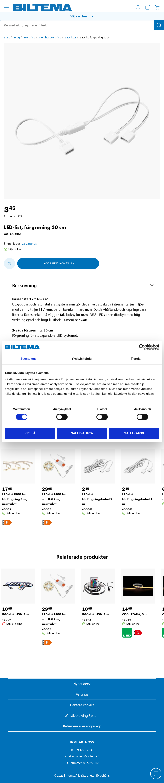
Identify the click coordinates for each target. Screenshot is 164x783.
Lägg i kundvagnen (56, 263)
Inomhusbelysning (50, 37)
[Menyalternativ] (6, 8)
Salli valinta (82, 433)
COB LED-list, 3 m (134, 614)
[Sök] (159, 25)
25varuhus (29, 243)
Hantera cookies (82, 705)
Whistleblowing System (82, 715)
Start (7, 37)
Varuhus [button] (82, 694)
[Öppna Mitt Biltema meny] (138, 7)
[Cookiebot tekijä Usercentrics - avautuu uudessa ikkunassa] (141, 347)
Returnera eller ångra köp (82, 726)
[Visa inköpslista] (147, 7)
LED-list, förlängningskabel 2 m (97, 499)
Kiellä (30, 433)
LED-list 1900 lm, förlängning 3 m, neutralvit (14, 499)
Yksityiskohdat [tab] (82, 358)
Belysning (29, 37)
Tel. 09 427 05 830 (82, 750)
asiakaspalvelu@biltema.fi (82, 756)
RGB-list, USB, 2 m (15, 614)
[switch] (62, 417)
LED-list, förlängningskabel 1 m (137, 499)
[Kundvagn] (157, 7)
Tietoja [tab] (135, 358)
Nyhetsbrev (82, 683)
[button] (82, 16)
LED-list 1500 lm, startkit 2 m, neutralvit (54, 499)
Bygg (17, 37)
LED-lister (70, 37)
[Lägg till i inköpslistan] (9, 263)
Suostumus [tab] (28, 358)
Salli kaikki (134, 433)
